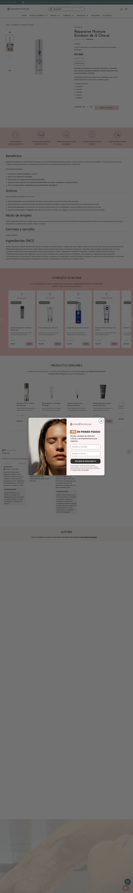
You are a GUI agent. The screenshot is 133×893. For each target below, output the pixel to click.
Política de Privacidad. (80, 470)
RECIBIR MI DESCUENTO (85, 461)
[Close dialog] (101, 420)
